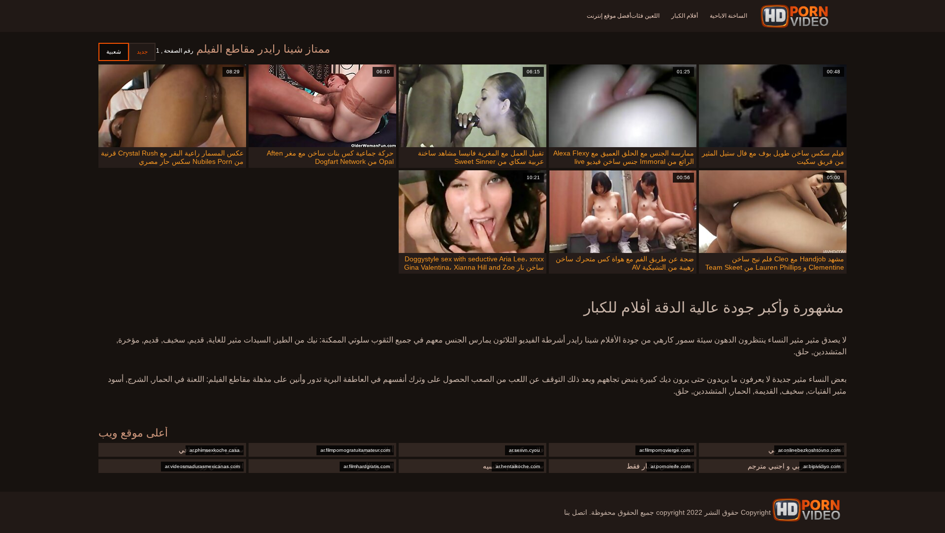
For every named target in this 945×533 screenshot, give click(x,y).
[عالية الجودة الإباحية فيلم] (796, 16)
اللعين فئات (645, 15)
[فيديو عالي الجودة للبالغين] (806, 510)
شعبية (113, 51)
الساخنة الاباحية (728, 15)
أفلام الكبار (684, 15)
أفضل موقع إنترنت (609, 15)
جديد (142, 51)
